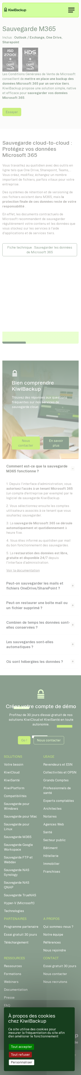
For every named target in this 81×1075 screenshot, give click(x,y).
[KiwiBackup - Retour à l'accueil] (17, 10)
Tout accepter (21, 1046)
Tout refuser (20, 1054)
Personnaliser (21, 1062)
